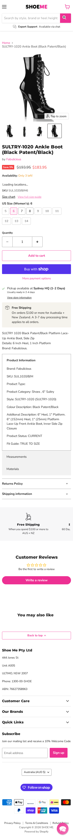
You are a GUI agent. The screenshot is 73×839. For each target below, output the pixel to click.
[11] (57, 216)
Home (6, 43)
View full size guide (29, 197)
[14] (27, 226)
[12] (7, 226)
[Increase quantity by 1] (37, 242)
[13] (17, 226)
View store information (19, 297)
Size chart (8, 197)
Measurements (16, 457)
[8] (30, 216)
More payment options (36, 278)
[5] (6, 216)
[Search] (65, 18)
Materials (12, 469)
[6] (14, 216)
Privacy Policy (12, 823)
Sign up (58, 753)
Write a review (37, 580)
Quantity (7, 232)
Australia (34, 772)
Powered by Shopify (36, 831)
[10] (48, 216)
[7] (22, 216)
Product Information (21, 360)
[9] (38, 216)
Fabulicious (13, 159)
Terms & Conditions (36, 823)
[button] (9, 131)
